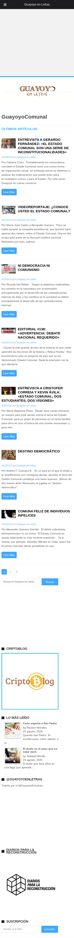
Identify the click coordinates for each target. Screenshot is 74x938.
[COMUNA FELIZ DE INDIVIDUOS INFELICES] (9, 514)
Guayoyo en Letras (26, 157)
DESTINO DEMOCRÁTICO (39, 451)
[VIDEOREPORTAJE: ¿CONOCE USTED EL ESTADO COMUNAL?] (9, 210)
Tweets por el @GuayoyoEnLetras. (22, 785)
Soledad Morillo (36, 756)
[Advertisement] (37, 38)
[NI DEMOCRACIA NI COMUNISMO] (9, 269)
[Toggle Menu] (5, 4)
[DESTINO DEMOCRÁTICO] (9, 455)
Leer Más (9, 192)
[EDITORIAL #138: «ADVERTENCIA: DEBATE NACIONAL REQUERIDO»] (9, 330)
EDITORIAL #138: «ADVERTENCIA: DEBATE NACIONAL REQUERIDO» (39, 333)
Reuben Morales (36, 727)
